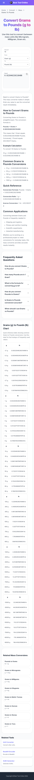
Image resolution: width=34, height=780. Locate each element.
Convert (12, 10)
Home (4, 10)
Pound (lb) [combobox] (8, 64)
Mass (20, 10)
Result (6, 73)
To (5, 61)
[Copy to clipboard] (27, 74)
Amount (6, 49)
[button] (17, 267)
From (5, 55)
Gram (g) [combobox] (7, 58)
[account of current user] (4, 2)
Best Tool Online (20, 3)
